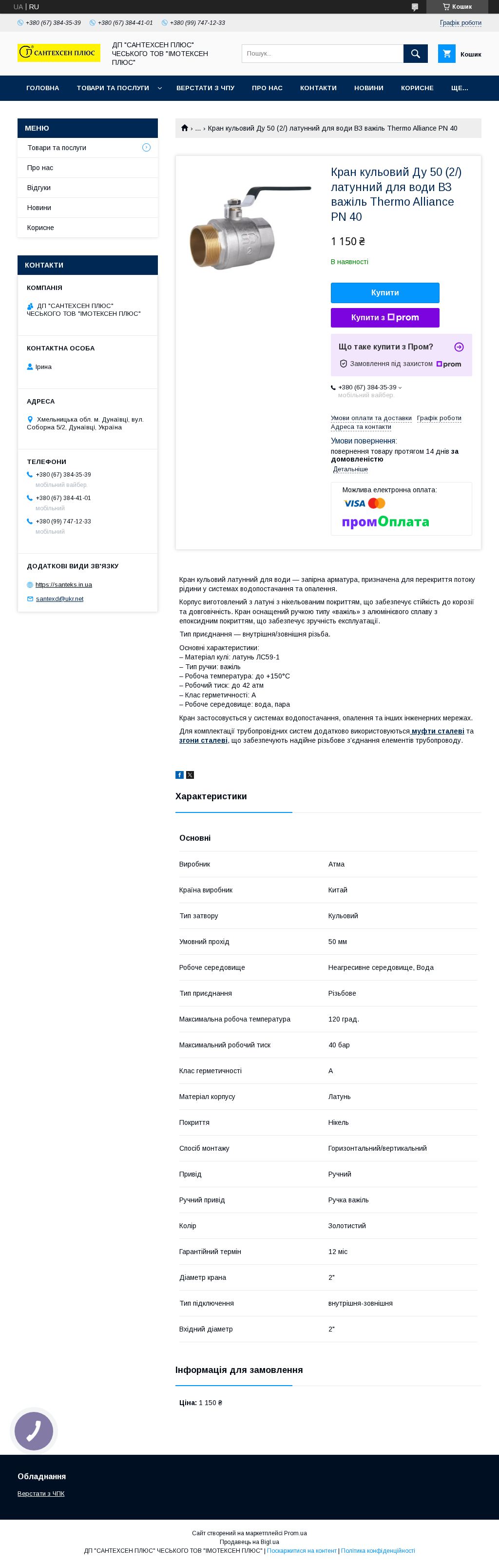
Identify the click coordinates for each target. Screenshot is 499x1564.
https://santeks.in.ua (64, 584)
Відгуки (39, 188)
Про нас (267, 88)
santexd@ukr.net (59, 598)
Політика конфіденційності (378, 1550)
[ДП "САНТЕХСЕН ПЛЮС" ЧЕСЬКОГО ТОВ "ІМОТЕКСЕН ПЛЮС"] (59, 59)
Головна (42, 88)
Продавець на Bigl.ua (249, 1542)
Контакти (318, 88)
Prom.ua (295, 1533)
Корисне (417, 88)
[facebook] (179, 776)
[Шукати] (415, 53)
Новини (369, 88)
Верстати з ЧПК (41, 1493)
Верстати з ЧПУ (205, 88)
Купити (385, 293)
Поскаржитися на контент (302, 1550)
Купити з (368, 317)
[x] (190, 776)
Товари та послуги (113, 88)
